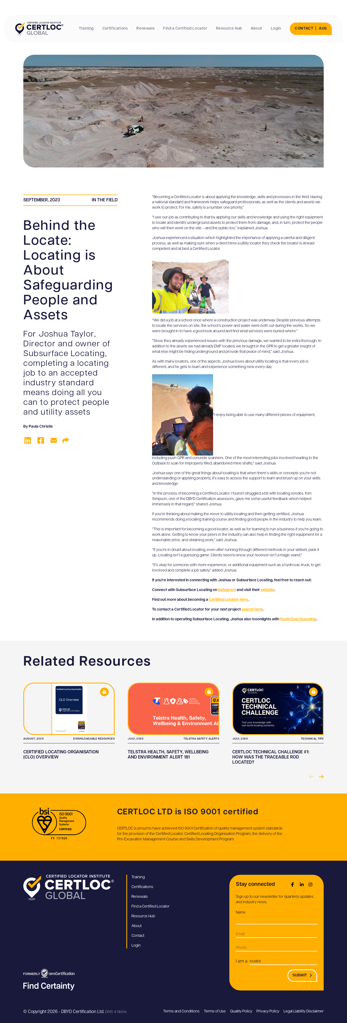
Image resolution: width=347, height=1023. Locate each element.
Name (249, 913)
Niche (122, 1012)
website (267, 590)
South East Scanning (298, 619)
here (244, 600)
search (248, 610)
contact (304, 29)
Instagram (227, 590)
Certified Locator (224, 600)
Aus (323, 29)
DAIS (109, 1012)
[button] (321, 776)
